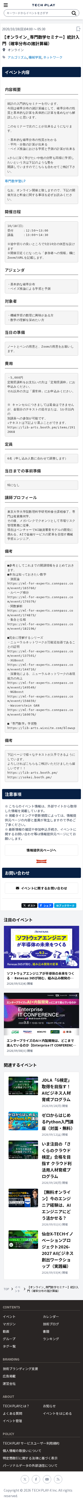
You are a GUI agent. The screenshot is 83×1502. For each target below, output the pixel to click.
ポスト (32, 905)
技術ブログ (51, 1324)
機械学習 (35, 57)
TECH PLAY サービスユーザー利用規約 (31, 1443)
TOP (6, 1289)
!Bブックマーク (65, 905)
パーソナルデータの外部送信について (30, 1465)
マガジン (9, 1324)
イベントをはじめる (57, 1413)
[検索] (74, 13)
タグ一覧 (9, 1346)
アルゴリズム (17, 57)
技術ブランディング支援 (20, 1368)
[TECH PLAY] (43, 5)
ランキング (51, 1338)
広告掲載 (9, 1376)
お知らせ (49, 1406)
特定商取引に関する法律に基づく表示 (30, 1458)
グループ (9, 1338)
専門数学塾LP (15, 181)
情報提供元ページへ (41, 850)
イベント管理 (12, 1420)
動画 (6, 1331)
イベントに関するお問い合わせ (44, 888)
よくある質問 (12, 1413)
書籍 (46, 1331)
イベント (17, 1289)
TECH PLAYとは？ (16, 1406)
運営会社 (9, 1383)
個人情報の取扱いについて (22, 1450)
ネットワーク (52, 57)
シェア (47, 905)
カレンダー (51, 1316)
